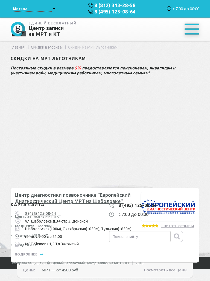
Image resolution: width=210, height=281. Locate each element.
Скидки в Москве (46, 47)
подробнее (27, 254)
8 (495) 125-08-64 (40, 213)
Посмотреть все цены (165, 270)
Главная (18, 47)
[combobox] (34, 9)
